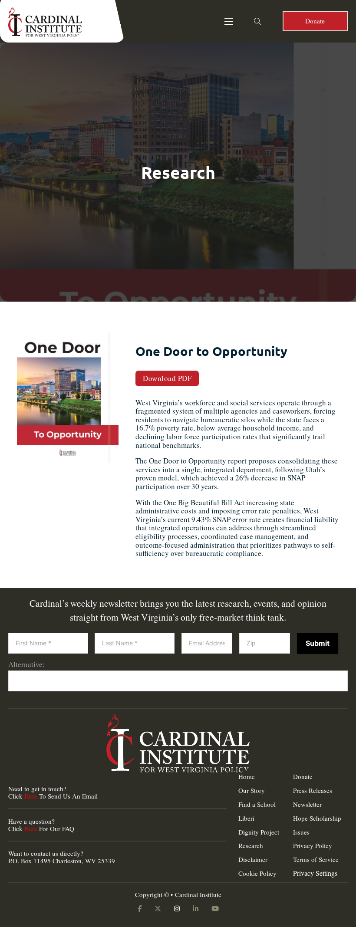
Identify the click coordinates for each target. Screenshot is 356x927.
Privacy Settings (315, 873)
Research (250, 845)
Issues (301, 832)
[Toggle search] (258, 21)
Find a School (257, 804)
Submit (318, 643)
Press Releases (312, 790)
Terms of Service (316, 859)
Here (30, 796)
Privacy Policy (312, 845)
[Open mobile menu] (228, 21)
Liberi (246, 818)
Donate (315, 20)
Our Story (251, 790)
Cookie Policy (257, 873)
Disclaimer (252, 859)
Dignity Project (258, 832)
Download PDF (167, 378)
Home (246, 776)
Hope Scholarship (317, 818)
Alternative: (26, 664)
